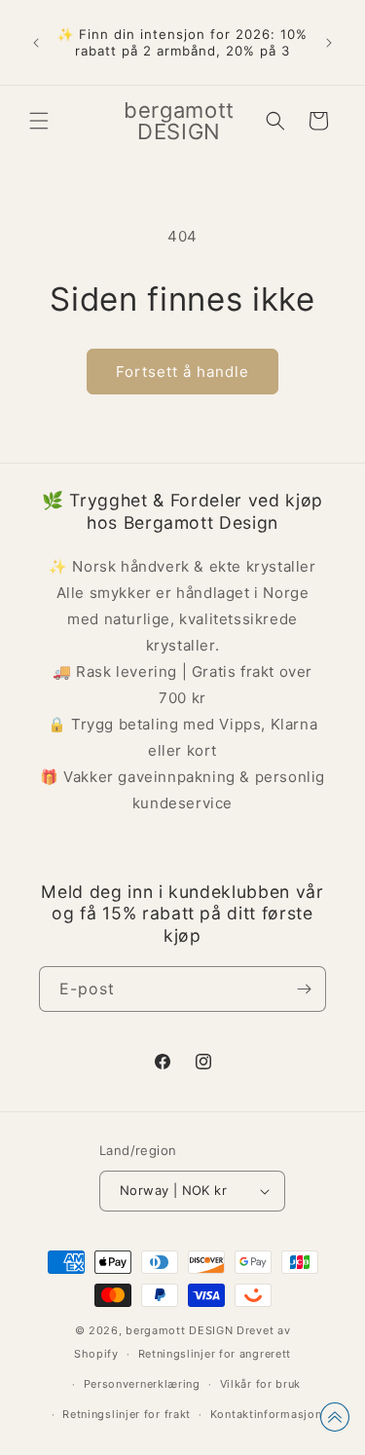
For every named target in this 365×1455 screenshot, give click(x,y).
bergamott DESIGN (179, 1330)
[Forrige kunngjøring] (36, 42)
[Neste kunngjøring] (329, 42)
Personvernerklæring (142, 1384)
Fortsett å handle (182, 371)
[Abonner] (303, 989)
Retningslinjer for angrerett (215, 1354)
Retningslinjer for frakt (126, 1414)
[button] (39, 120)
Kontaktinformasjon (266, 1414)
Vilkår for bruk (261, 1384)
